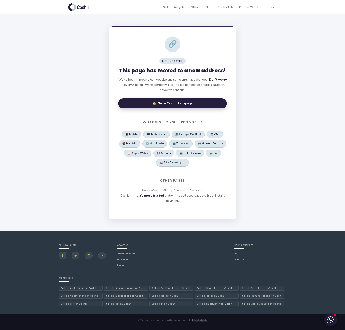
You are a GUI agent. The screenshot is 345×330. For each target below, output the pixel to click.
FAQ (235, 254)
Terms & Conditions (126, 254)
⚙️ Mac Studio (155, 143)
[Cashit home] (78, 7)
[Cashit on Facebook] (62, 255)
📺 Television (180, 143)
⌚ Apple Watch (137, 153)
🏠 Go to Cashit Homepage (172, 103)
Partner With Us (250, 7)
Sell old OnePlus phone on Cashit (171, 288)
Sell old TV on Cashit (163, 303)
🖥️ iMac (215, 134)
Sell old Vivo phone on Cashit (259, 288)
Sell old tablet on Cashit (165, 295)
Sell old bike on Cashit (74, 303)
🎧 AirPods (164, 153)
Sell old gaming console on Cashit (262, 295)
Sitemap (120, 265)
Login (270, 7)
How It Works (150, 190)
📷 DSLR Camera (190, 153)
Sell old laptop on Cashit (211, 295)
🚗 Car (213, 153)
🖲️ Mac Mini (129, 143)
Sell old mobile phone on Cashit (124, 295)
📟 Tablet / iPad (156, 134)
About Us (179, 190)
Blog (208, 7)
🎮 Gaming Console (210, 143)
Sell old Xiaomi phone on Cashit (79, 295)
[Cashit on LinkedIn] (102, 255)
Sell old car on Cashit (118, 303)
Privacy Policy (123, 259)
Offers (195, 7)
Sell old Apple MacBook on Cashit (261, 303)
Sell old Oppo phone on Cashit (214, 288)
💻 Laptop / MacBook (188, 134)
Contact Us (225, 7)
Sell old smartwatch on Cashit (214, 303)
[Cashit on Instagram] (89, 255)
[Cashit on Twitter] (75, 255)
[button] (330, 319)
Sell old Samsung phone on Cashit (126, 288)
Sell (165, 7)
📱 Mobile (131, 134)
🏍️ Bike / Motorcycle (172, 162)
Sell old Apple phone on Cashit (78, 288)
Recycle (179, 7)
